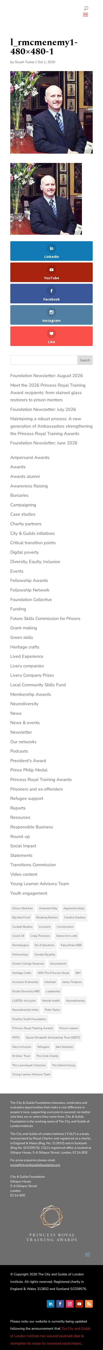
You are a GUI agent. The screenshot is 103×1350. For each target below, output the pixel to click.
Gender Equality (44, 954)
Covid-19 (18, 936)
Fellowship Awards (29, 580)
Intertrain (50, 982)
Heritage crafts (24, 647)
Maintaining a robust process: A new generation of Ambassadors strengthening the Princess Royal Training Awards (51, 426)
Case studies (22, 514)
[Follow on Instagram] (70, 1304)
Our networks (23, 742)
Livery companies (27, 666)
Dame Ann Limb (66, 936)
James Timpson (72, 982)
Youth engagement (28, 893)
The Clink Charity (47, 1056)
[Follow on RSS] (89, 1304)
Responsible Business (31, 827)
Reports (18, 808)
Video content (23, 874)
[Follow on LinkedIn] (50, 1304)
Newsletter (21, 732)
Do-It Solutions (45, 945)
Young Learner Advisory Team (39, 884)
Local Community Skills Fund (38, 685)
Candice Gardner (75, 917)
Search (85, 360)
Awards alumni (25, 476)
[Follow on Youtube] (79, 1304)
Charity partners (25, 524)
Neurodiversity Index (25, 1010)
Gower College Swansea (28, 963)
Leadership (53, 991)
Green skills (21, 637)
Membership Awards (30, 694)
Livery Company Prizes (32, 675)
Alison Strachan (22, 908)
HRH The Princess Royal (53, 973)
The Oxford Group (63, 1065)
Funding (18, 609)
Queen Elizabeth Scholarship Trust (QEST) (53, 1037)
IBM (77, 973)
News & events (25, 722)
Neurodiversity (24, 704)
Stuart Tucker (25, 62)
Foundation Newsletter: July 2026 (43, 409)
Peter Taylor (52, 1010)
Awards (18, 467)
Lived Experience (26, 656)
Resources (20, 817)
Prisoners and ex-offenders (36, 789)
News (16, 713)
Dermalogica (20, 945)
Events (16, 571)
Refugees (43, 1047)
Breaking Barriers (47, 917)
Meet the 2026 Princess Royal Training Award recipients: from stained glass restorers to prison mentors (48, 392)
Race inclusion (21, 1047)
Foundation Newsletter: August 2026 (46, 376)
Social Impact (23, 846)
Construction (65, 927)
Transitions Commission (33, 865)
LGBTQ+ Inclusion (24, 1001)
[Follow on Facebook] (60, 1304)
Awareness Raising (29, 486)
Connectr (45, 927)
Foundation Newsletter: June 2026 (43, 443)
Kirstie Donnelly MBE (26, 991)
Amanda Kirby (48, 908)
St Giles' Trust (21, 1056)
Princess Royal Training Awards (41, 779)
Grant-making (23, 628)
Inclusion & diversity (25, 982)
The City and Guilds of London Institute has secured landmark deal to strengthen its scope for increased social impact (50, 1335)
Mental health (51, 1001)
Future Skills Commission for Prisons (45, 618)
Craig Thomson (40, 936)
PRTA (16, 1037)
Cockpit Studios (22, 927)
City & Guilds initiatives (32, 533)
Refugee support (26, 798)
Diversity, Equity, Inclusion (35, 561)
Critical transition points (33, 543)
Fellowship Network (29, 590)
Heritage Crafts (21, 973)
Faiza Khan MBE (71, 945)
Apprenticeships (74, 908)
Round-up (20, 836)
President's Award (28, 761)
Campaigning (23, 505)
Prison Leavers (68, 1028)
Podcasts (19, 751)
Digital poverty (24, 552)
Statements (21, 855)
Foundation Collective (31, 599)
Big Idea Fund (21, 917)
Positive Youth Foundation (29, 1019)
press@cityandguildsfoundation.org (35, 1165)
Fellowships (20, 954)
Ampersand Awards (30, 457)
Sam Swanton (64, 1047)
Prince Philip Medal (28, 770)
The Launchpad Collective (29, 1065)
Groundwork (58, 963)
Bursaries (19, 495)
